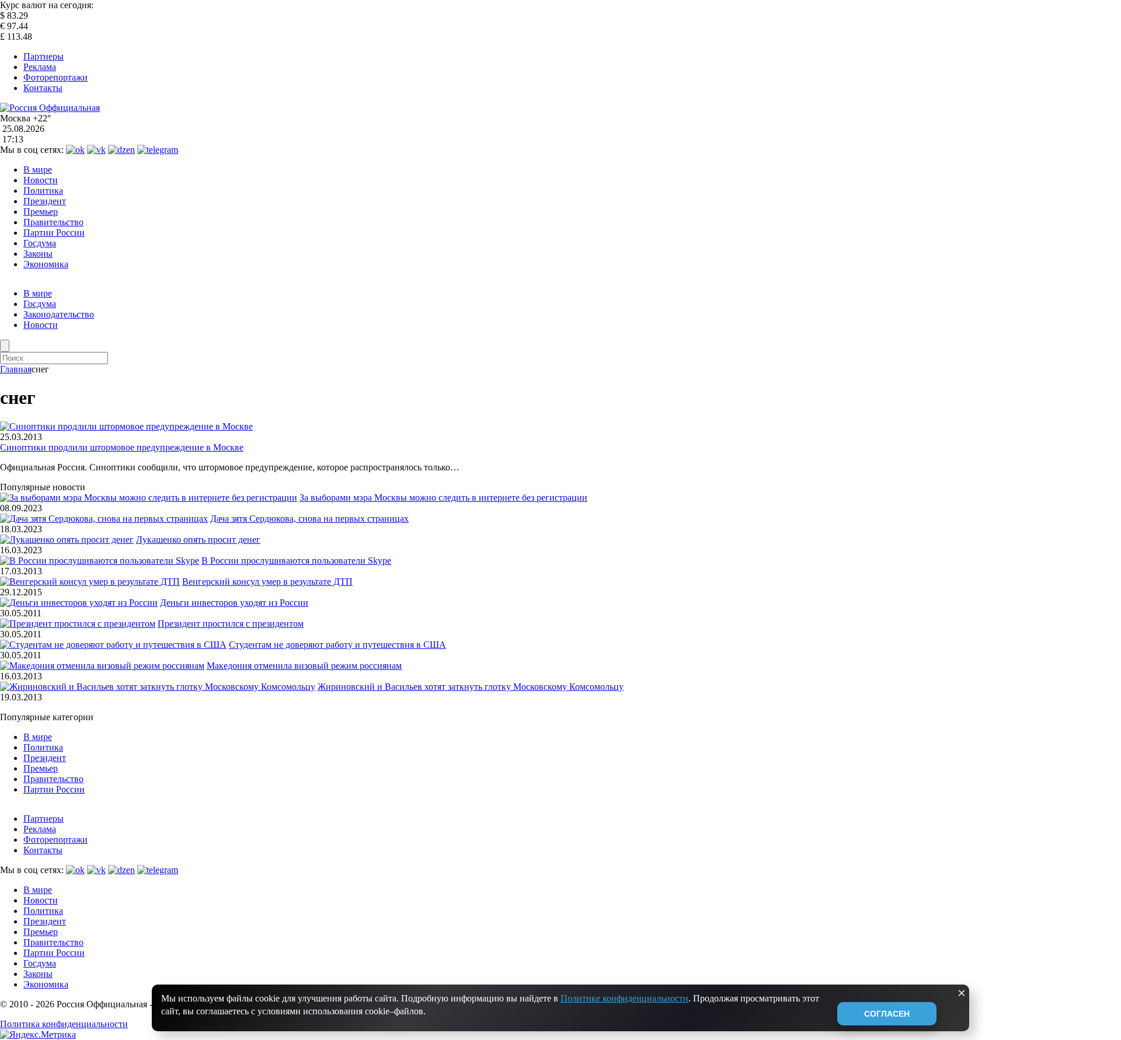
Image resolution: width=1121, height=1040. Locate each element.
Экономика (45, 264)
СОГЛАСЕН (887, 1013)
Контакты (42, 88)
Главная (16, 369)
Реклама (39, 67)
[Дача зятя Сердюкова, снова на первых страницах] (104, 519)
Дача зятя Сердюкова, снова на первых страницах (309, 519)
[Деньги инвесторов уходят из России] (79, 603)
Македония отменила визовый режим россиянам (304, 666)
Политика (43, 191)
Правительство (53, 222)
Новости (40, 180)
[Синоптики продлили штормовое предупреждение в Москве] (126, 426)
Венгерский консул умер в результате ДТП (267, 582)
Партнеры (43, 56)
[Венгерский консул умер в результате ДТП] (90, 582)
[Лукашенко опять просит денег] (67, 540)
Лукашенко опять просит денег (198, 540)
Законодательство (58, 314)
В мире (37, 170)
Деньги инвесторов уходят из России (234, 603)
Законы (38, 254)
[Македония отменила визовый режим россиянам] (102, 666)
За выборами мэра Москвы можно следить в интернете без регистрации (443, 497)
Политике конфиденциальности (624, 998)
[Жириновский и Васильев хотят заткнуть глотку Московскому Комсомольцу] (157, 687)
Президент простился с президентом (231, 624)
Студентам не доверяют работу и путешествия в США (337, 645)
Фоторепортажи (55, 77)
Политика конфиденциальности (64, 1024)
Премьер (40, 212)
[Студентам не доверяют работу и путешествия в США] (113, 645)
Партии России (54, 233)
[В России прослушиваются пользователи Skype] (99, 561)
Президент (44, 201)
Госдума (39, 243)
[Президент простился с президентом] (77, 624)
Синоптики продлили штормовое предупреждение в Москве (121, 447)
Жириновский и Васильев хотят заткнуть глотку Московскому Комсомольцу (471, 687)
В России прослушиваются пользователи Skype (296, 561)
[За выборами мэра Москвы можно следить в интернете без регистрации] (148, 497)
